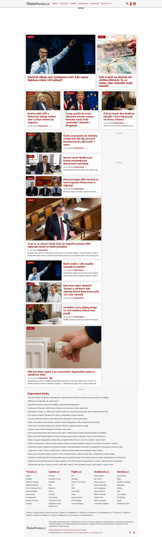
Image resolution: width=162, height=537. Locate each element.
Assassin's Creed (54, 479)
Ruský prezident (31, 491)
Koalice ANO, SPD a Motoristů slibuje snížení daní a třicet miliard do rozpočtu (42, 118)
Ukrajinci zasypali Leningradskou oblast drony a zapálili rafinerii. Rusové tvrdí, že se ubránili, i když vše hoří (66, 440)
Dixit (118, 491)
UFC (72, 476)
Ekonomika (83, 3)
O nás (100, 533)
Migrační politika (32, 485)
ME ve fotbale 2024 (33, 488)
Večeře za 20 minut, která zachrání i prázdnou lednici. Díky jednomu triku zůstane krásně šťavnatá (63, 422)
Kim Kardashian (99, 488)
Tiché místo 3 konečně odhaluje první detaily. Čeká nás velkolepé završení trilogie (58, 426)
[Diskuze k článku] (51, 126)
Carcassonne (121, 476)
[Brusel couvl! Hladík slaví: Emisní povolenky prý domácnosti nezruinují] (44, 164)
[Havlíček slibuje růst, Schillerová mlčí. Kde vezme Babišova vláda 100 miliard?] (60, 54)
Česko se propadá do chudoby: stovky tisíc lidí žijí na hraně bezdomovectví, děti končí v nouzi (80, 140)
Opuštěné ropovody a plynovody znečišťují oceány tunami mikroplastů (53, 404)
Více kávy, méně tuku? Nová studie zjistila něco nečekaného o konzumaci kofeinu (57, 419)
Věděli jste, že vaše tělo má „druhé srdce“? (43, 401)
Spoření (73, 3)
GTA (50, 485)
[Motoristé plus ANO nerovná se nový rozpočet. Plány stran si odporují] (44, 186)
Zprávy (36, 512)
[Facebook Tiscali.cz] (130, 532)
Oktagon (74, 479)
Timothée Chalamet (101, 503)
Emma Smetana (100, 500)
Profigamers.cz (73, 512)
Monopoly (120, 485)
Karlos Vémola (76, 497)
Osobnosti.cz (101, 471)
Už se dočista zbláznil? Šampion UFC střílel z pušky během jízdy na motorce (56, 415)
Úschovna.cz (117, 512)
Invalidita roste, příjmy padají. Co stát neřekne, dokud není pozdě (80, 310)
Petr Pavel (98, 479)
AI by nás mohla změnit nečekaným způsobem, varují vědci (49, 429)
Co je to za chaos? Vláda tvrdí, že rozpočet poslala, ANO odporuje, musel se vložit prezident (59, 245)
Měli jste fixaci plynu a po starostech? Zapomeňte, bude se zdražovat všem (61, 373)
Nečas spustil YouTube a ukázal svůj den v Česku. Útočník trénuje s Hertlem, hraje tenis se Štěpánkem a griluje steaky (71, 454)
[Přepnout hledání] (127, 3)
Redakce (57, 530)
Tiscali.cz (31, 471)
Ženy (47, 512)
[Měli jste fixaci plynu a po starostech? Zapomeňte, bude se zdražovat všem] (63, 347)
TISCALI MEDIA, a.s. (69, 533)
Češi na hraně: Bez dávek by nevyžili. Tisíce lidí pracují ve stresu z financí (118, 116)
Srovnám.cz (75, 515)
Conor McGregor (77, 503)
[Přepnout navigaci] (131, 3)
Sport (42, 512)
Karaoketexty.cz (106, 512)
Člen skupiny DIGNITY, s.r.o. (84, 533)
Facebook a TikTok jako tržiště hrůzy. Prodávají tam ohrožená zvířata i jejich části (58, 408)
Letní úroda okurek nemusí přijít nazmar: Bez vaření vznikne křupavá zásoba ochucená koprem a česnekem (67, 433)
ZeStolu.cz (84, 512)
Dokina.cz (45, 515)
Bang (119, 479)
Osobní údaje (71, 530)
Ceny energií (30, 494)
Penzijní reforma (32, 500)
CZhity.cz (54, 515)
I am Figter (75, 491)
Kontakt (83, 530)
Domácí (30, 37)
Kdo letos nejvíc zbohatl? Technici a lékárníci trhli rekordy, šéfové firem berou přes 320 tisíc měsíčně (81, 290)
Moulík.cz (29, 515)
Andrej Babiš (98, 476)
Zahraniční (70, 93)
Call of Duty (53, 497)
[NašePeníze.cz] (37, 3)
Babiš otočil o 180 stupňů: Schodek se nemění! (78, 265)
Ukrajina (29, 479)
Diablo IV (52, 488)
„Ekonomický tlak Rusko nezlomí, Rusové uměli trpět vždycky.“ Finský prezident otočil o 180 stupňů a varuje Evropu (70, 464)
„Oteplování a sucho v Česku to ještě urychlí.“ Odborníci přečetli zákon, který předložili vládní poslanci (65, 450)
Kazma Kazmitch (100, 485)
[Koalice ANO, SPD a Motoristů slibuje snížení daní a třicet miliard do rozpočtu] (43, 100)
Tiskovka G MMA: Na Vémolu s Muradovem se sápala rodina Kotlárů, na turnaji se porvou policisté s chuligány (68, 397)
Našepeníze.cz (64, 515)
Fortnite (52, 494)
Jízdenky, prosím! (123, 503)
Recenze (52, 476)
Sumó (73, 494)
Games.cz (54, 471)
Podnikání (94, 3)
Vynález (29, 503)
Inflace (28, 476)
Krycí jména (121, 494)
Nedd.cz (127, 512)
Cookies (63, 530)
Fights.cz (76, 471)
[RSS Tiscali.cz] (134, 532)
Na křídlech (121, 497)
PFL (72, 485)
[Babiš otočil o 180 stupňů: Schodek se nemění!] (44, 270)
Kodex (78, 530)
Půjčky (55, 3)
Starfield (52, 482)
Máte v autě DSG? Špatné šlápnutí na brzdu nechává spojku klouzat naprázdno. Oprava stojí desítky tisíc (66, 436)
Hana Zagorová (100, 482)
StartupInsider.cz (87, 515)
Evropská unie (31, 497)
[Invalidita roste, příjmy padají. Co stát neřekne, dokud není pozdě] (44, 314)
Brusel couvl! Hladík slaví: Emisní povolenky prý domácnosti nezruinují (78, 160)
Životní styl (106, 3)
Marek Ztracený (100, 494)
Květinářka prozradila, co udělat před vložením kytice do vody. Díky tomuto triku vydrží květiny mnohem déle (68, 411)
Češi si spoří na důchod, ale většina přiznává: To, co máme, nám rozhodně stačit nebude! (116, 81)
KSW (73, 488)
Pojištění (64, 3)
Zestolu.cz (123, 471)
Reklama (51, 530)
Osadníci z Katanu (123, 482)
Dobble (119, 488)
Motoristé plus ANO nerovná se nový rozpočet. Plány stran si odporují (81, 182)
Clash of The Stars (78, 482)
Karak (119, 500)
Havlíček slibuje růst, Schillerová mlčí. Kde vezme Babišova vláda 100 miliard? (58, 78)
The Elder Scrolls (55, 500)
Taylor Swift (98, 497)
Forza (51, 491)
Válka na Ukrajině (32, 482)
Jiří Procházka (76, 500)
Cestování (54, 512)
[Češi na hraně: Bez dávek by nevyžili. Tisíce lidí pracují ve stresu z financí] (119, 100)
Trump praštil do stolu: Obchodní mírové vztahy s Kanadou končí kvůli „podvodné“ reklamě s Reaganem (80, 119)
